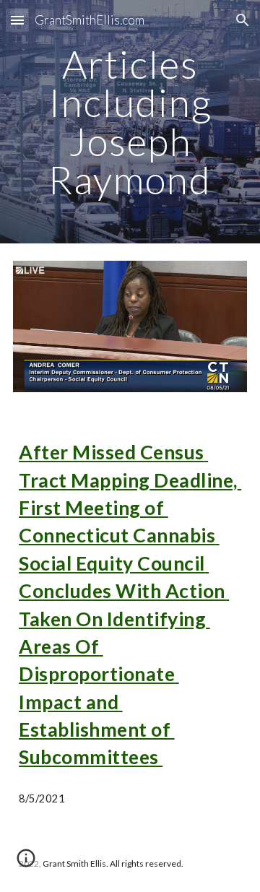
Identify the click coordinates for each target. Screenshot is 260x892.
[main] (130, 121)
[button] (17, 20)
